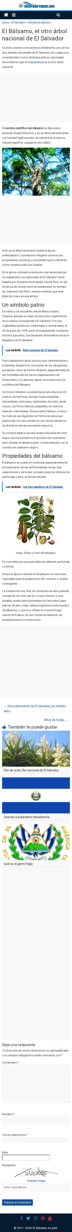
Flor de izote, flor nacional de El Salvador (31, 770)
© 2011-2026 (23, 1228)
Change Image (36, 1180)
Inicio (5, 22)
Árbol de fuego (56, 720)
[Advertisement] (36, 97)
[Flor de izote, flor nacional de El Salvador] (36, 733)
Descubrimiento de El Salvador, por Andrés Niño (35, 708)
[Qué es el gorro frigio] (36, 826)
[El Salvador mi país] (6, 15)
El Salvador (19, 22)
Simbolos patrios (39, 22)
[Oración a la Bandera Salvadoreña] (36, 779)
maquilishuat (35, 62)
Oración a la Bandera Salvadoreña (26, 817)
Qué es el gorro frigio (18, 864)
